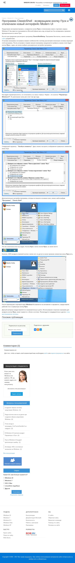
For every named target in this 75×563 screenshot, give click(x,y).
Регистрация (65, 5)
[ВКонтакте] (35, 329)
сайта (4, 38)
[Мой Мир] (40, 329)
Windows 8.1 (11, 18)
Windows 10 (9, 478)
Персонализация (19, 18)
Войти (56, 5)
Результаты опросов (16, 495)
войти (46, 353)
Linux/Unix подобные (12, 486)
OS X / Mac (8, 483)
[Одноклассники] (38, 329)
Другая (7, 488)
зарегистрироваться (57, 353)
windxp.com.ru (33, 559)
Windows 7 (8, 480)
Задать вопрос (16, 394)
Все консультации (9, 453)
